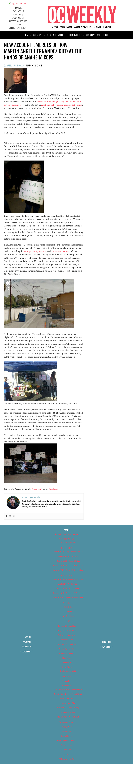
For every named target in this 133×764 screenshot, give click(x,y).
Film (71, 35)
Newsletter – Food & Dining (68, 708)
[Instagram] (14, 516)
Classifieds (66, 658)
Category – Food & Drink (66, 644)
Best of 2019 (66, 575)
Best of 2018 (66, 548)
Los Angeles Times (59, 251)
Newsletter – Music (68, 712)
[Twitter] (10, 516)
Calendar (66, 603)
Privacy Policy (26, 651)
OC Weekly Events (66, 722)
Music (49, 35)
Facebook (53, 489)
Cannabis (78, 35)
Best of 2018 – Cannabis (68, 556)
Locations (68, 611)
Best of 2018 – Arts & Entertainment (68, 552)
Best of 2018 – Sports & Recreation (68, 570)
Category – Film (66, 640)
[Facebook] (6, 516)
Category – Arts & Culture (66, 630)
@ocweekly (37, 489)
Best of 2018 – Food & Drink (68, 561)
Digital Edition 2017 (68, 671)
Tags (68, 620)
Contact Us (66, 663)
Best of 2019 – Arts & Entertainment (68, 579)
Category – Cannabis (66, 635)
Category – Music (66, 649)
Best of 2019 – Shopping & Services (68, 593)
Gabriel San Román (14, 65)
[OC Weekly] (18, 3)
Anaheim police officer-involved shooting (61, 105)
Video (66, 754)
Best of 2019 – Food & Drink (68, 588)
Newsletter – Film (68, 703)
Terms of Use (27, 646)
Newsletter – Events (68, 698)
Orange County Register (35, 251)
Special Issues (66, 736)
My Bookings (68, 616)
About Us (28, 637)
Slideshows (90, 35)
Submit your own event (66, 740)
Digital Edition (102, 35)
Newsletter (66, 681)
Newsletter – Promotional (68, 717)
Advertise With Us (66, 539)
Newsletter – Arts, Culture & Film (68, 689)
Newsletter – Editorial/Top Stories (68, 694)
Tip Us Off (66, 750)
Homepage (66, 676)
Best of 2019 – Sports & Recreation (68, 597)
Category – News (66, 653)
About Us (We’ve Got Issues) (66, 534)
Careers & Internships (67, 626)
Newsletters (66, 685)
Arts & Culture (59, 35)
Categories (68, 607)
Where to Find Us (66, 759)
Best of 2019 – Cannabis (68, 584)
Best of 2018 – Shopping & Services (68, 565)
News (27, 35)
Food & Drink (38, 35)
